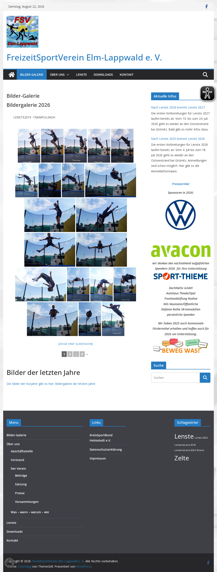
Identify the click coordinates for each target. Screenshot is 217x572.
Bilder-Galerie (31, 75)
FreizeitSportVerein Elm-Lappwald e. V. (84, 57)
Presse (20, 493)
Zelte (181, 458)
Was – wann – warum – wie (30, 512)
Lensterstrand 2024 (185, 450)
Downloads (103, 75)
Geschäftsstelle (22, 451)
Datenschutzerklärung (106, 449)
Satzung (21, 484)
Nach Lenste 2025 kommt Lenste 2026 (178, 139)
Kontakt (127, 75)
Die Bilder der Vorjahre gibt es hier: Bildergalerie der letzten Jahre (51, 384)
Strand (200, 450)
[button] (67, 75)
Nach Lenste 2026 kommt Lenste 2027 (178, 107)
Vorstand (17, 460)
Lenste (81, 75)
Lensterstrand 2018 (185, 444)
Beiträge (21, 475)
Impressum (98, 458)
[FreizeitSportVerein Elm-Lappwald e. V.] (12, 75)
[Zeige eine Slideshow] (75, 344)
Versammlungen (27, 502)
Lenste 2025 (201, 437)
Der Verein (18, 468)
